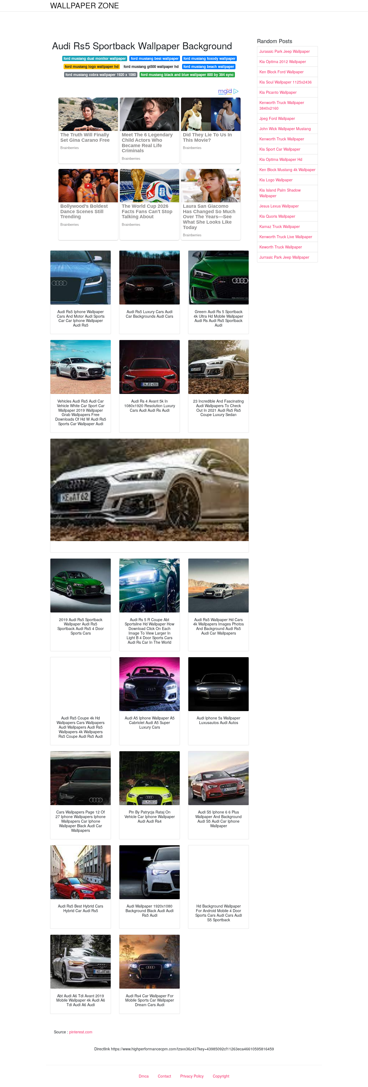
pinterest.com (80, 1031)
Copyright (221, 1076)
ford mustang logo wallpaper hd (92, 66)
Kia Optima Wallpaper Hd (280, 159)
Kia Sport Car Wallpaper (279, 149)
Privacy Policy (192, 1076)
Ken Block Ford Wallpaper (281, 71)
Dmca (144, 1076)
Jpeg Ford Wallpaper (277, 118)
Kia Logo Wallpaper (276, 179)
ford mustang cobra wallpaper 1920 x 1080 (100, 74)
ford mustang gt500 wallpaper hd (151, 66)
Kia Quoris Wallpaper (277, 216)
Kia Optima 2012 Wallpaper (282, 61)
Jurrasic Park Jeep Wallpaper (284, 257)
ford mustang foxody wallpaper (209, 58)
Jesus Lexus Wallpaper (279, 206)
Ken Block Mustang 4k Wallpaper (287, 169)
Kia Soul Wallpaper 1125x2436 (285, 82)
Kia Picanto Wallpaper (278, 92)
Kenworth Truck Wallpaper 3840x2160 (281, 105)
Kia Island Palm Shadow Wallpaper (280, 192)
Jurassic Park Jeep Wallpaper (284, 51)
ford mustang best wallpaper (155, 58)
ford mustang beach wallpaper (208, 66)
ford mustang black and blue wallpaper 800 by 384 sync (187, 74)
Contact (164, 1076)
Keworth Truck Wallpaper (280, 247)
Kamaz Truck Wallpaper (279, 226)
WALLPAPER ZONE (84, 5)
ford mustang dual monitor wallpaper (95, 58)
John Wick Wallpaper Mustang (285, 128)
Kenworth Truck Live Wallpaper (285, 236)
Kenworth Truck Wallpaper (281, 138)
